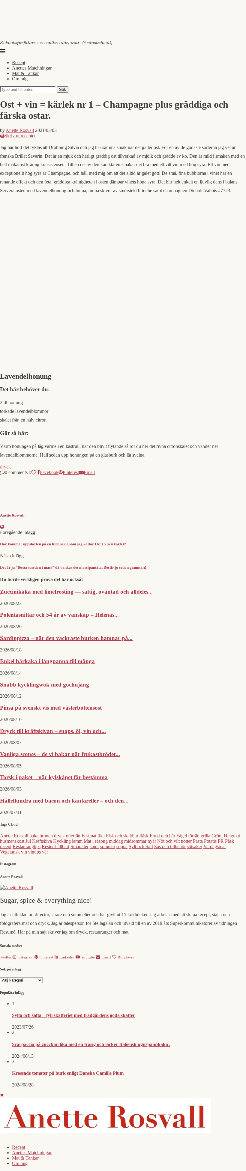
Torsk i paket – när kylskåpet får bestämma (54, 777)
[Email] (17, 1137)
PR (221, 841)
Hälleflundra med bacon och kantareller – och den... (64, 800)
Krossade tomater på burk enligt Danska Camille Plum (68, 1073)
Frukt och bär (162, 835)
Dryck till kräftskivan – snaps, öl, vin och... (53, 731)
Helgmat (232, 835)
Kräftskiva (42, 841)
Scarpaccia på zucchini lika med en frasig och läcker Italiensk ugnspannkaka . (91, 1044)
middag (116, 841)
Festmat (89, 835)
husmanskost (12, 841)
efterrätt (73, 835)
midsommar (135, 841)
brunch (46, 835)
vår (45, 851)
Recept (18, 62)
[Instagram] (6, 1137)
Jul (28, 841)
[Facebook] (1, 1137)
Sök (62, 89)
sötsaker (194, 846)
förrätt (194, 835)
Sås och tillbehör (170, 846)
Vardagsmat (214, 846)
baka (33, 835)
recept (5, 846)
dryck (5, 466)
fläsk (144, 835)
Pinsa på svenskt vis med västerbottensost (51, 708)
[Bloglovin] (23, 1137)
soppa (122, 846)
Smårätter (79, 846)
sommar (107, 846)
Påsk (229, 841)
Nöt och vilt (168, 841)
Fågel (181, 835)
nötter (186, 841)
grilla (205, 835)
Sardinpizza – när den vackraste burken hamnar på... (66, 638)
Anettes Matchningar (32, 67)
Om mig (20, 78)
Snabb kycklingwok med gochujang (44, 684)
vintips (34, 851)
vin (24, 851)
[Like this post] (33, 472)
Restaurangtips (26, 846)
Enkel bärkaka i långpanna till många (47, 661)
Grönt (217, 835)
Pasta (198, 841)
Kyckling (62, 841)
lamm (77, 841)
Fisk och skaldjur (122, 835)
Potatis (210, 841)
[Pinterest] (11, 1137)
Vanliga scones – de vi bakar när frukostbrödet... (60, 754)
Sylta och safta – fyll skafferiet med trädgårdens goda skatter (73, 1015)
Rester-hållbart (55, 846)
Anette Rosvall (20, 130)
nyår (152, 841)
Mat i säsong (96, 841)
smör (94, 846)
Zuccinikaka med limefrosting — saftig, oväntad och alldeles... (76, 591)
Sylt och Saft (141, 846)
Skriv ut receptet (19, 135)
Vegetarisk (10, 851)
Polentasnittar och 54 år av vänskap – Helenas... (59, 615)
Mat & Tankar (25, 73)
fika (101, 835)
